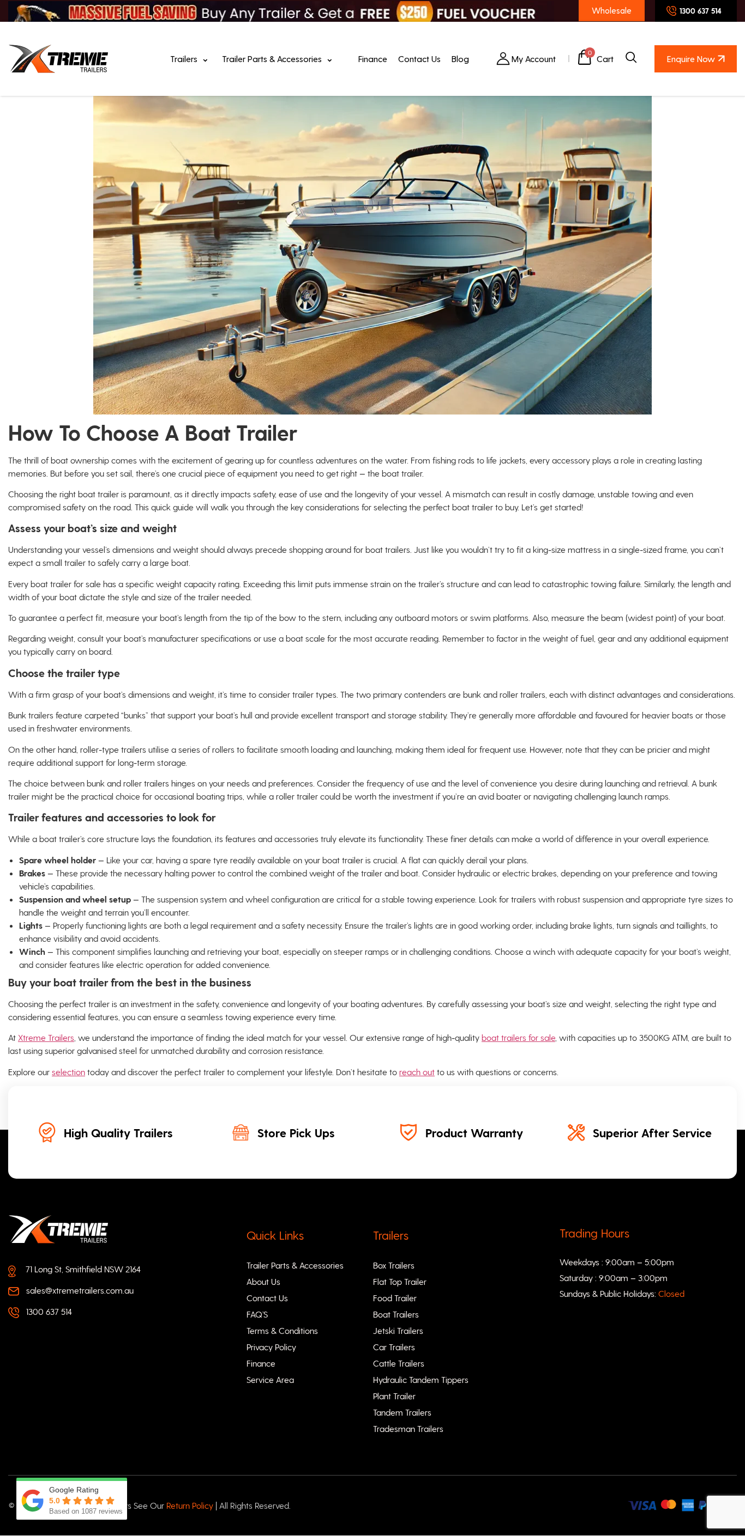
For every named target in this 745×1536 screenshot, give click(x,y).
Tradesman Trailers (408, 1428)
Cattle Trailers (398, 1363)
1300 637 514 (49, 1311)
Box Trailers (393, 1265)
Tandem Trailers (402, 1412)
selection (68, 1071)
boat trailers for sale (518, 1037)
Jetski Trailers (398, 1330)
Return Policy (190, 1505)
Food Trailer (395, 1298)
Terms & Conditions (282, 1330)
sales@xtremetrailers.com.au (80, 1290)
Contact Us (419, 58)
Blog (460, 58)
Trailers (183, 58)
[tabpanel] (105, 1132)
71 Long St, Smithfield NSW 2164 (83, 1269)
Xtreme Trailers (46, 1037)
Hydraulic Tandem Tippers (420, 1379)
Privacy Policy (271, 1347)
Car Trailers (394, 1347)
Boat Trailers (396, 1314)
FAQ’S (257, 1314)
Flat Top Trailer (399, 1281)
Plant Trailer (394, 1396)
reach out (417, 1071)
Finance (372, 58)
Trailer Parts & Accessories (272, 58)
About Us (263, 1281)
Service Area (270, 1379)
